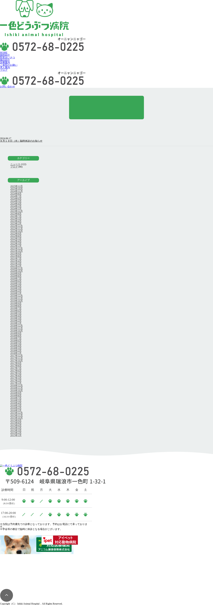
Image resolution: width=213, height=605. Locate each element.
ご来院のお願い (8, 65)
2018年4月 (16, 345)
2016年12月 (16, 385)
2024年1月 (16, 208)
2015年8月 (16, 423)
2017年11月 (16, 358)
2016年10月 (16, 390)
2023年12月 (16, 211)
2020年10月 (16, 271)
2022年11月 (16, 228)
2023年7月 (16, 216)
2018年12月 (16, 325)
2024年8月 (16, 193)
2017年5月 (16, 373)
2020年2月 (16, 290)
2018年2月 (16, 350)
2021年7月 (16, 258)
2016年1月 (16, 410)
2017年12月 (16, 355)
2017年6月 (16, 370)
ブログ (3, 70)
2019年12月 (16, 295)
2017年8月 (16, 365)
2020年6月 (16, 281)
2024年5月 (16, 201)
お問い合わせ (7, 86)
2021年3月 (16, 263)
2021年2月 (16, 266)
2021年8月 (16, 256)
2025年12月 (16, 186)
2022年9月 (16, 233)
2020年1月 (16, 293)
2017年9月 (16, 363)
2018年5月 (16, 343)
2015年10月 (16, 418)
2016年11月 (16, 388)
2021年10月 (16, 251)
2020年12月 (16, 268)
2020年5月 (16, 283)
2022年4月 (16, 241)
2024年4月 (16, 203)
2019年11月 (16, 298)
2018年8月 (16, 335)
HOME (3, 52)
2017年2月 (16, 380)
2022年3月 (16, 243)
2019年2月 (16, 320)
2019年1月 (16, 323)
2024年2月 (16, 206)
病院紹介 (5, 55)
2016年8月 (16, 395)
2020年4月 (16, 286)
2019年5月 (16, 313)
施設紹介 (5, 60)
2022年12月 (16, 226)
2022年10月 (16, 231)
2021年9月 (16, 253)
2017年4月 (16, 375)
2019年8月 (16, 305)
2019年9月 (16, 303)
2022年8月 (16, 236)
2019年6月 (16, 310)
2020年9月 (16, 273)
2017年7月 (16, 368)
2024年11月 (16, 191)
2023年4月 (16, 221)
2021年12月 (16, 248)
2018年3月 (16, 348)
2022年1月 (16, 246)
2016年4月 (16, 403)
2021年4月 (16, 261)
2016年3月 (16, 405)
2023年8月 (16, 213)
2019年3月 (16, 318)
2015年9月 (16, 420)
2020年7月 (16, 278)
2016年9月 (16, 393)
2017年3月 (16, 378)
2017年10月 (16, 360)
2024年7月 (16, 196)
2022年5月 (16, 238)
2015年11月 (16, 415)
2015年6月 (16, 425)
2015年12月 (16, 413)
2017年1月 (16, 383)
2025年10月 (16, 188)
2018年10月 (16, 330)
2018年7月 (16, 338)
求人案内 (5, 67)
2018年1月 (16, 353)
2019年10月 (16, 300)
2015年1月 (16, 435)
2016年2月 (16, 408)
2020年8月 (16, 276)
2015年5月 (16, 428)
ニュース (15, 164)
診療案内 (5, 62)
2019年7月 (16, 308)
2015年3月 (16, 430)
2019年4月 (16, 315)
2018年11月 (16, 328)
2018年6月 (16, 340)
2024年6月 (16, 198)
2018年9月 (16, 333)
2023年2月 (16, 223)
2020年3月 (16, 288)
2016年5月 (16, 400)
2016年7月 (16, 398)
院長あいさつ (7, 57)
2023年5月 (16, 218)
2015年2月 (16, 433)
